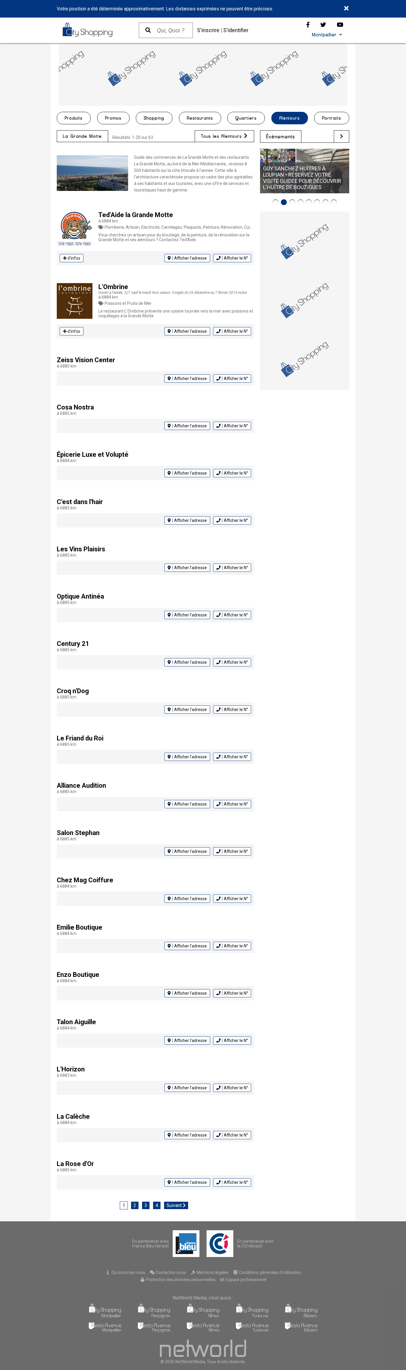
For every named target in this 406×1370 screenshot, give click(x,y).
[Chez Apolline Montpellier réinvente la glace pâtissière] (317, 202)
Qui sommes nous (128, 1272)
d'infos (73, 258)
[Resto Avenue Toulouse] (252, 1331)
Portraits (331, 118)
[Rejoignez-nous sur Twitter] (323, 24)
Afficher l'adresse (190, 258)
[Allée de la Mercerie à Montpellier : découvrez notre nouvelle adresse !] (309, 202)
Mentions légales (212, 1272)
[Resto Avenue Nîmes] (203, 1331)
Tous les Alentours (222, 136)
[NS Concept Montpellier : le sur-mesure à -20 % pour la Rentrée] (275, 202)
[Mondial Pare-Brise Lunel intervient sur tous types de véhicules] (300, 202)
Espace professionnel (245, 1279)
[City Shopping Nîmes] (203, 1316)
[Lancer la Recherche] (148, 30)
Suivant (174, 1205)
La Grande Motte (82, 136)
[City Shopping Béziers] (301, 1316)
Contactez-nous (170, 1272)
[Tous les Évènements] (341, 136)
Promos (113, 118)
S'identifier (235, 30)
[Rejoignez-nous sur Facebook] (308, 24)
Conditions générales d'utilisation (269, 1272)
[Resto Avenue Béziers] (301, 1331)
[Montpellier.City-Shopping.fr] (95, 30)
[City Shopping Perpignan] (154, 1316)
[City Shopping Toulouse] (252, 1316)
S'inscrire (208, 30)
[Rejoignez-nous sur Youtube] (340, 24)
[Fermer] (346, 8)
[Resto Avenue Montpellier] (105, 1331)
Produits (74, 118)
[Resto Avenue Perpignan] (154, 1331)
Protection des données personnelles (180, 1279)
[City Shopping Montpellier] (105, 1316)
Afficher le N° (236, 258)
